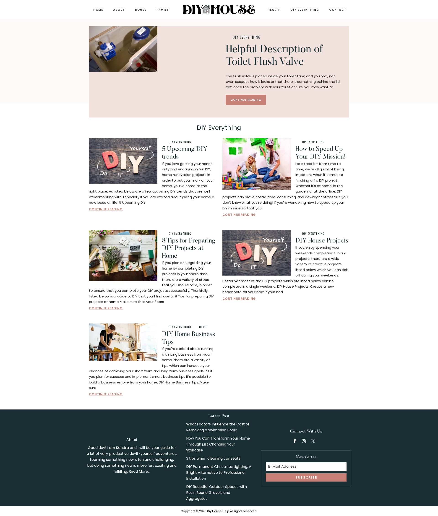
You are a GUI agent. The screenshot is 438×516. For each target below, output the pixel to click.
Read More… (139, 471)
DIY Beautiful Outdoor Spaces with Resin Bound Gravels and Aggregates (216, 492)
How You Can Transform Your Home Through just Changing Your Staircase (218, 444)
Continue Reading (246, 100)
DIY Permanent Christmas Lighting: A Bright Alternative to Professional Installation (218, 472)
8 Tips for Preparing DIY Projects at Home (188, 248)
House (204, 327)
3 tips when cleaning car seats (213, 458)
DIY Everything (247, 37)
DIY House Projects (321, 241)
